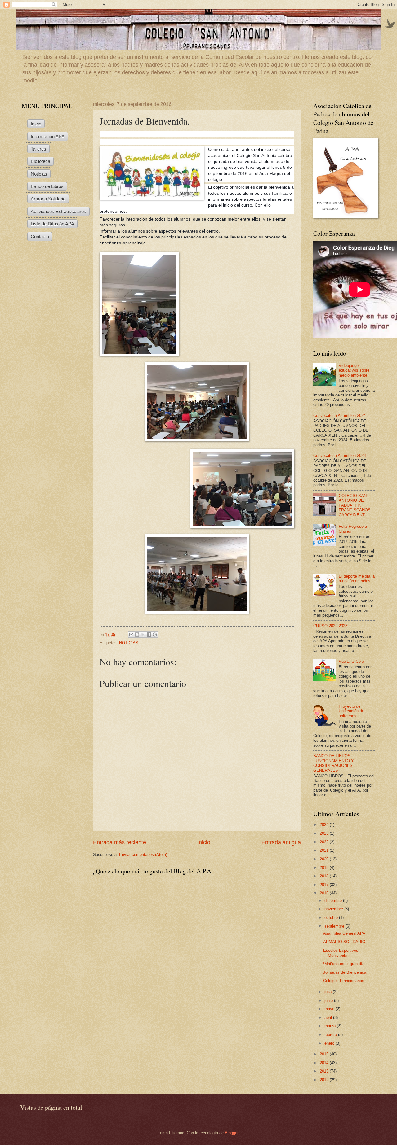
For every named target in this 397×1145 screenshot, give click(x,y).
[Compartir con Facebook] (149, 634)
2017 (325, 884)
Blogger (231, 1132)
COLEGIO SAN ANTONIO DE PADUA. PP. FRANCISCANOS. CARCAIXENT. (355, 505)
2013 (325, 1071)
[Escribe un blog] (137, 634)
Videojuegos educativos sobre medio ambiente (354, 370)
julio (328, 992)
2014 (325, 1062)
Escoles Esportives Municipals (340, 952)
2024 (325, 824)
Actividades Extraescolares (58, 211)
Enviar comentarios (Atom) (143, 854)
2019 (325, 867)
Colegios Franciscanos (343, 980)
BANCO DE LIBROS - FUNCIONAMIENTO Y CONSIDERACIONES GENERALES (333, 763)
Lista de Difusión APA (52, 223)
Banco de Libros (47, 186)
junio (329, 1000)
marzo (330, 1026)
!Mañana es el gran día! (344, 963)
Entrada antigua (281, 842)
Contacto (40, 236)
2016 (325, 893)
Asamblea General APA (344, 933)
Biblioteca (40, 161)
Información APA (48, 136)
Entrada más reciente (119, 842)
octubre (331, 917)
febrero (331, 1034)
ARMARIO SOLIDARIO (344, 941)
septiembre (335, 926)
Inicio (203, 842)
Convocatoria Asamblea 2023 (339, 455)
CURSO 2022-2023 (330, 625)
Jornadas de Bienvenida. (345, 972)
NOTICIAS (128, 642)
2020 (325, 859)
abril (328, 1017)
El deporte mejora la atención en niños (357, 578)
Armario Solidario (48, 198)
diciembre (333, 900)
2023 (325, 833)
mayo (330, 1009)
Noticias (39, 174)
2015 (325, 1054)
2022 (325, 842)
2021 (325, 850)
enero (330, 1043)
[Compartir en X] (143, 634)
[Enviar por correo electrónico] (131, 634)
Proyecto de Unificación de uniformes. (351, 711)
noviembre (334, 909)
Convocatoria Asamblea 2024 (339, 415)
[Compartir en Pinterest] (155, 634)
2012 (325, 1079)
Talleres (38, 148)
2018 (325, 876)
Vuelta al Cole (351, 661)
